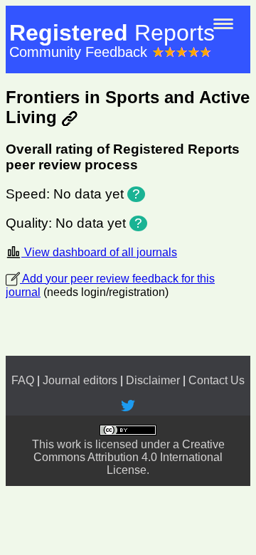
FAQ (22, 380)
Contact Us (216, 380)
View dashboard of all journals (99, 252)
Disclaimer (153, 380)
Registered (112, 33)
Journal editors (80, 380)
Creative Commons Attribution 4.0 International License (129, 457)
